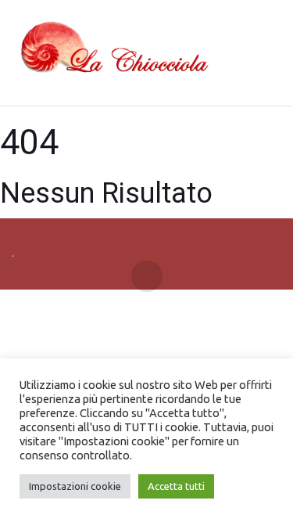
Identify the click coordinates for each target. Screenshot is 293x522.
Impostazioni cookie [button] (75, 486)
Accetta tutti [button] (176, 486)
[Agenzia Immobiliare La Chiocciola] (111, 53)
